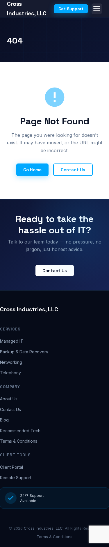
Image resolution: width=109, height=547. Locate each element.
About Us (8, 398)
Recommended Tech (20, 430)
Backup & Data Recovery (24, 351)
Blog (4, 419)
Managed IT (11, 341)
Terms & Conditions (18, 441)
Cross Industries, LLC (29, 309)
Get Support (70, 8)
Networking (11, 362)
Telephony (10, 372)
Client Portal (11, 467)
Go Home (32, 169)
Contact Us (73, 169)
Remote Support (15, 477)
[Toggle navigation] (97, 8)
